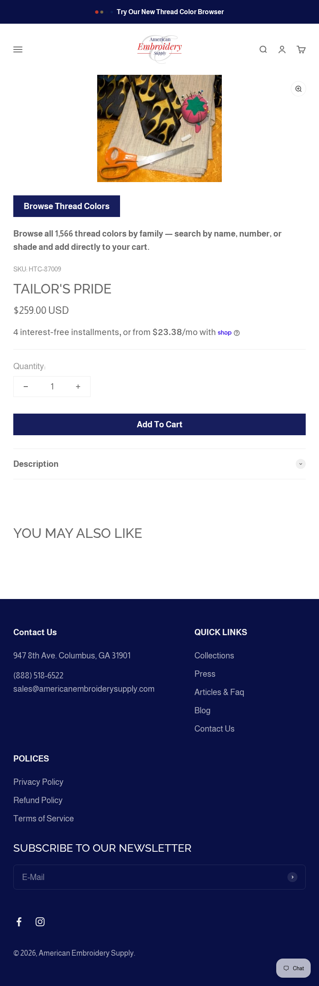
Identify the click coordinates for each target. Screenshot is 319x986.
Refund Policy (38, 800)
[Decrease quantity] (26, 387)
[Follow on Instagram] (40, 921)
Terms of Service (43, 818)
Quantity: (29, 366)
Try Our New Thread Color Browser (170, 11)
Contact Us (214, 728)
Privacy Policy (38, 781)
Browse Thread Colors (67, 206)
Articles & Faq (219, 692)
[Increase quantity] (78, 387)
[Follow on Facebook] (19, 921)
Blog (202, 710)
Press (205, 673)
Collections (214, 655)
